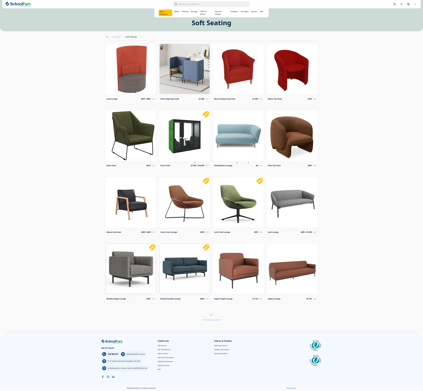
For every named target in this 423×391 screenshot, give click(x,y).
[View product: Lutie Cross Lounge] (185, 206)
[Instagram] (108, 376)
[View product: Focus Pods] (185, 139)
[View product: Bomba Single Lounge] (131, 272)
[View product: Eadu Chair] (131, 139)
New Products (163, 12)
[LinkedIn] (113, 376)
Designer (234, 11)
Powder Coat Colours (221, 349)
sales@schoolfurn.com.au (135, 354)
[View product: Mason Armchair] (131, 206)
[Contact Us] (408, 4)
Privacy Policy (291, 388)
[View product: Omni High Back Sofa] (185, 73)
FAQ (159, 369)
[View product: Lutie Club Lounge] (238, 206)
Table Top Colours (220, 346)
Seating (185, 11)
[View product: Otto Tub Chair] (292, 139)
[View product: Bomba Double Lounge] (185, 272)
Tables (176, 11)
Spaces (254, 11)
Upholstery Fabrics (221, 353)
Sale (261, 11)
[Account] (401, 4)
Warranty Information (166, 357)
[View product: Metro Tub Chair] (292, 73)
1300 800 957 (113, 354)
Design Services (163, 365)
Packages (245, 11)
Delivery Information (165, 361)
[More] (415, 4)
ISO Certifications (164, 349)
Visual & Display (218, 12)
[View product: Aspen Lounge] (292, 272)
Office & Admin (203, 12)
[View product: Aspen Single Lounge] (238, 272)
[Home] (107, 36)
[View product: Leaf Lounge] (131, 73)
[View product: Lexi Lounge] (292, 206)
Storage (194, 11)
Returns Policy (163, 353)
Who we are (162, 346)
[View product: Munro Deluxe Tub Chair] (238, 73)
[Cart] (394, 4)
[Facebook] (102, 376)
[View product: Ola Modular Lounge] (238, 139)
